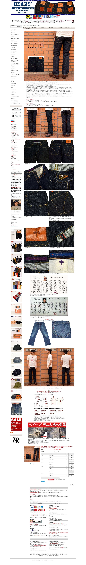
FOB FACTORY (14, 45)
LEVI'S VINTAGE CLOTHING (14, 61)
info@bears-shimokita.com (45, 20)
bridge (12, 32)
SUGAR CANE (13, 76)
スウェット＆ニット (15, 96)
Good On (13, 47)
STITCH (12, 72)
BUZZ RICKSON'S (14, 34)
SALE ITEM (13, 92)
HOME (24, 25)
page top (72, 484)
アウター (13, 94)
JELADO (12, 56)
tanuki (12, 81)
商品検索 (13, 25)
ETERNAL (13, 40)
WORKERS (13, 90)
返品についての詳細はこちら (59, 479)
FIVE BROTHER (14, 43)
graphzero (13, 49)
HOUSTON (13, 54)
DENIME (12, 36)
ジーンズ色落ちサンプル (15, 103)
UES (12, 87)
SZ (11, 79)
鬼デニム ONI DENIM (15, 65)
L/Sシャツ (13, 98)
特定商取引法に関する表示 (49, 560)
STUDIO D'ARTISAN (15, 74)
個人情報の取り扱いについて (37, 560)
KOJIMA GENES (14, 58)
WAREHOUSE (13, 89)
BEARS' (12, 30)
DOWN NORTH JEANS (15, 38)
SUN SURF (13, 78)
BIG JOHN (13, 29)
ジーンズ (38, 25)
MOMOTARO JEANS (14, 63)
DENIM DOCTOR (14, 100)
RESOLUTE (13, 68)
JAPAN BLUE (13, 51)
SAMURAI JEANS (14, 70)
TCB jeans (13, 83)
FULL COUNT (14, 41)
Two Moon (13, 85)
